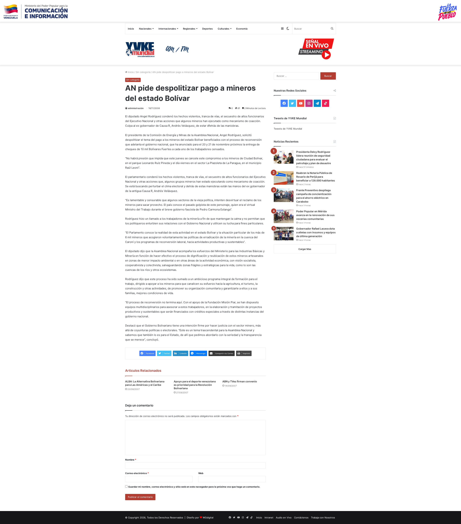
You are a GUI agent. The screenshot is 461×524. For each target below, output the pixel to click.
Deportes (207, 28)
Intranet (269, 517)
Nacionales (145, 28)
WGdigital (208, 517)
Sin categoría (143, 72)
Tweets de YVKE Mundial (288, 128)
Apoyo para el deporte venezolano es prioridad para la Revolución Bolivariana (195, 385)
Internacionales (167, 28)
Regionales (189, 28)
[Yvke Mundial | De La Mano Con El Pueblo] (158, 49)
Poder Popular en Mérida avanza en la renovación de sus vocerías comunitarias (315, 215)
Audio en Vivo (284, 517)
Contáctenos (301, 517)
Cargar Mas (304, 249)
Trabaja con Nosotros (323, 517)
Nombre (130, 459)
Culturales (223, 28)
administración (136, 108)
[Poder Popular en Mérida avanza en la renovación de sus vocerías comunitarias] (284, 216)
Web (200, 473)
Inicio (131, 28)
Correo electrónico (137, 473)
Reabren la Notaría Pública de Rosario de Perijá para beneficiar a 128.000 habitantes (315, 176)
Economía (241, 28)
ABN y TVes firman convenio (239, 381)
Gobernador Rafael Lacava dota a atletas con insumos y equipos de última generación (316, 232)
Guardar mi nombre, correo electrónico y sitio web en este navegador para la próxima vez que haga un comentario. (194, 486)
